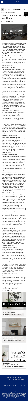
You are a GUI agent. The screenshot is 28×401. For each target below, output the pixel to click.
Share (26, 15)
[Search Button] (25, 9)
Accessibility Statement (10, 385)
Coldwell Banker (12, 377)
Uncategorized (4, 12)
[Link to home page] (8, 2)
